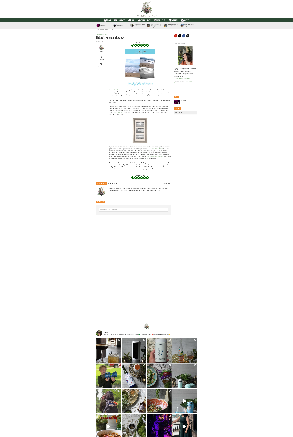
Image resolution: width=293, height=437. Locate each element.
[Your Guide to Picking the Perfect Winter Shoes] (165, 25)
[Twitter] (135, 45)
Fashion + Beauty (146, 20)
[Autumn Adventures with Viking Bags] (182, 25)
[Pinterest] (141, 45)
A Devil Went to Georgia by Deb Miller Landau (139, 25)
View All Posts (166, 183)
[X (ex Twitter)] (187, 35)
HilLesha (101, 53)
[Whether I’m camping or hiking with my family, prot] (108, 401)
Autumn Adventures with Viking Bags (189, 25)
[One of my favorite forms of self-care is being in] (184, 376)
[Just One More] (98, 25)
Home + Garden (161, 20)
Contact (186, 20)
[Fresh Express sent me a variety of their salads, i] (159, 401)
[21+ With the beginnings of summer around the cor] (134, 401)
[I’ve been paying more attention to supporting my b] (159, 350)
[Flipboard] (147, 45)
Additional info (182, 75)
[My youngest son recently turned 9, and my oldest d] (108, 376)
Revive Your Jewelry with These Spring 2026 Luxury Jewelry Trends (156, 26)
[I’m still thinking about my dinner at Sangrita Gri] (108, 350)
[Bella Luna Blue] (115, 25)
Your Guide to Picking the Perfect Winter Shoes (172, 25)
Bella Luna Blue (120, 25)
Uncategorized (102, 35)
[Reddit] (138, 45)
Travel (109, 20)
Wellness (175, 20)
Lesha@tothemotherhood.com (182, 78)
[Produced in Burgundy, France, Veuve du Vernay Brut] (134, 376)
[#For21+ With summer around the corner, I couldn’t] (184, 401)
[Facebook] (132, 45)
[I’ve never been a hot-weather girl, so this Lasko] (134, 350)
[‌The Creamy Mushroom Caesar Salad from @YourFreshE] (159, 376)
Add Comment (101, 59)
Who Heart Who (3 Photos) (155, 149)
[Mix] (144, 45)
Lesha (101, 51)
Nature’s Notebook (114, 90)
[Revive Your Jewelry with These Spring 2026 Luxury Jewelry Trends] (148, 25)
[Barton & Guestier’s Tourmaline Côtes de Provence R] (184, 350)
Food (133, 20)
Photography (121, 20)
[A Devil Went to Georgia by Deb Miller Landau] (132, 25)
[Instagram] (179, 35)
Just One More (103, 25)
